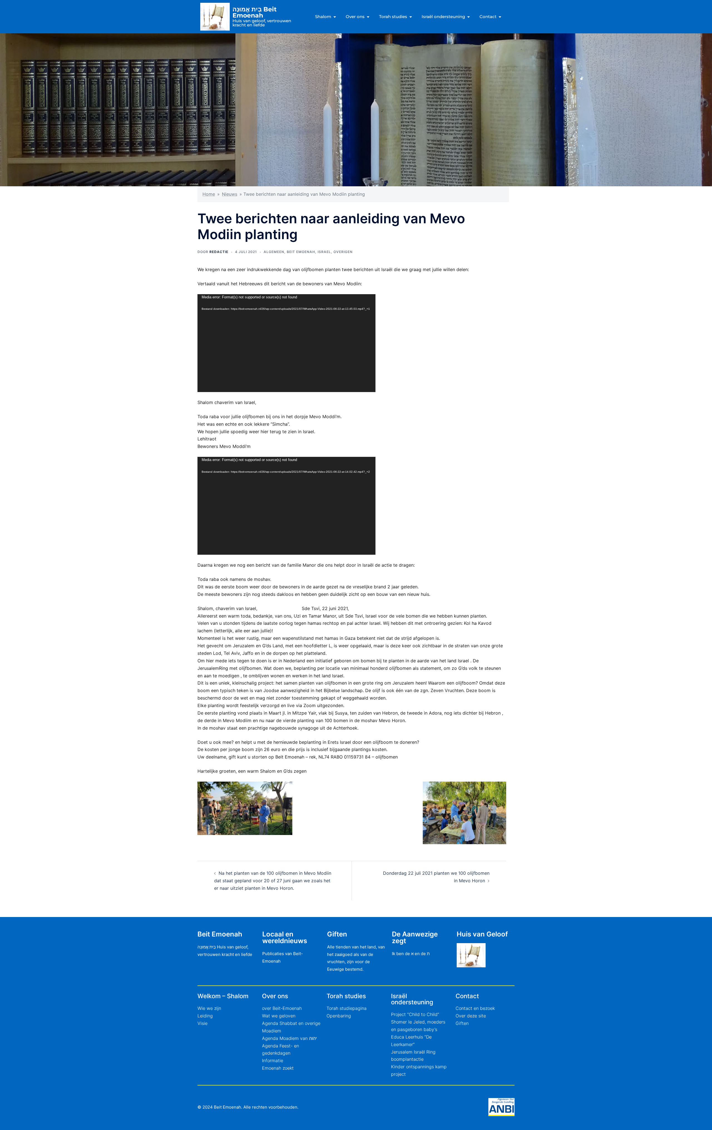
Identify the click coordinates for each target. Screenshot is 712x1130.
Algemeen (274, 252)
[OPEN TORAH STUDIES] (411, 17)
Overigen (343, 252)
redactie (218, 252)
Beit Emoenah (301, 252)
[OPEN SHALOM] (335, 17)
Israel (324, 252)
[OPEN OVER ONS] (368, 17)
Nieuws (229, 194)
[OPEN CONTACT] (500, 17)
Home (208, 194)
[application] (286, 343)
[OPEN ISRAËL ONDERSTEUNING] (468, 17)
